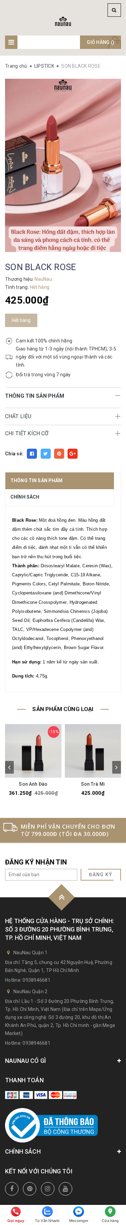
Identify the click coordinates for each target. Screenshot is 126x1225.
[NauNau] (62, 20)
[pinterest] (29, 1189)
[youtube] (65, 1189)
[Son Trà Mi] (93, 751)
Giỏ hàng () (100, 42)
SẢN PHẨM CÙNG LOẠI (62, 709)
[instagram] (47, 1189)
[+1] (73, 454)
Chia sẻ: (14, 453)
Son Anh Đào (33, 784)
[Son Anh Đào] (33, 751)
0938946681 (36, 980)
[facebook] (11, 1189)
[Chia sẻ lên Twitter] (46, 454)
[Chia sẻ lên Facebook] (32, 454)
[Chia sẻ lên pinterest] (59, 454)
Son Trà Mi (93, 784)
